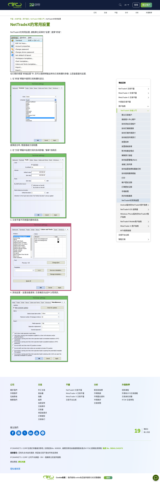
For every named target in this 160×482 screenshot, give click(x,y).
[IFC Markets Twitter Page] (24, 433)
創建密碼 (120, 56)
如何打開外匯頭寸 (129, 133)
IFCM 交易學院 (128, 400)
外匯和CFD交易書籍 (130, 393)
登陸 (136, 5)
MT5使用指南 (125, 231)
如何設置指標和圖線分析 (131, 169)
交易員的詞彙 (127, 397)
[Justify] (120, 5)
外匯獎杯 (13, 393)
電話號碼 (120, 67)
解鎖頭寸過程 (127, 155)
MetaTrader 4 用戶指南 (129, 226)
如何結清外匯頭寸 (129, 137)
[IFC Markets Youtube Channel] (36, 433)
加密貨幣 (41, 403)
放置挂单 (125, 142)
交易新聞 (97, 403)
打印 (123, 178)
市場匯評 (97, 400)
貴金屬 (40, 393)
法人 (128, 31)
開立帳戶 (146, 5)
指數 (40, 397)
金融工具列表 (127, 164)
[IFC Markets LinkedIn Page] (30, 433)
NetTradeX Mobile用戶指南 (131, 221)
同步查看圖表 (127, 196)
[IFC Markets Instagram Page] (18, 433)
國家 (118, 62)
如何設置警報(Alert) (129, 160)
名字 (118, 39)
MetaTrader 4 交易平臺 (127, 93)
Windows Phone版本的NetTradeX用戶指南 (134, 215)
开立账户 (134, 76)
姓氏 (118, 44)
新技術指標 (98, 390)
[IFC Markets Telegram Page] (42, 433)
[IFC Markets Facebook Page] (12, 433)
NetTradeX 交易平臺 (126, 89)
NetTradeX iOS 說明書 (129, 209)
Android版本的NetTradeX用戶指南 (133, 205)
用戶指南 (122, 106)
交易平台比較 (123, 235)
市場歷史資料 (99, 397)
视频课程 (125, 390)
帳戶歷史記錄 (127, 182)
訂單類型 (41, 416)
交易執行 (41, 419)
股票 (40, 400)
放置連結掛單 (127, 146)
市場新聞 (125, 191)
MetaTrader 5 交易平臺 (127, 97)
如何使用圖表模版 (129, 173)
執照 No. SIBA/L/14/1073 (113, 448)
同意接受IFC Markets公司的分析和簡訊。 (130, 73)
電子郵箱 (120, 50)
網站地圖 (21, 462)
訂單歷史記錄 (127, 187)
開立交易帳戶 (127, 115)
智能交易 (122, 239)
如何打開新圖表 (128, 128)
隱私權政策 (15, 469)
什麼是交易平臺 (124, 102)
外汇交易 (41, 390)
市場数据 (97, 393)
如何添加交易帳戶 (129, 124)
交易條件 (41, 406)
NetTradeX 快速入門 (129, 111)
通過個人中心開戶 (129, 119)
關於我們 (13, 390)
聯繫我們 (13, 400)
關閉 (108, 478)
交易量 (40, 409)
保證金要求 (42, 413)
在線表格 (13, 397)
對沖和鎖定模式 (128, 151)
